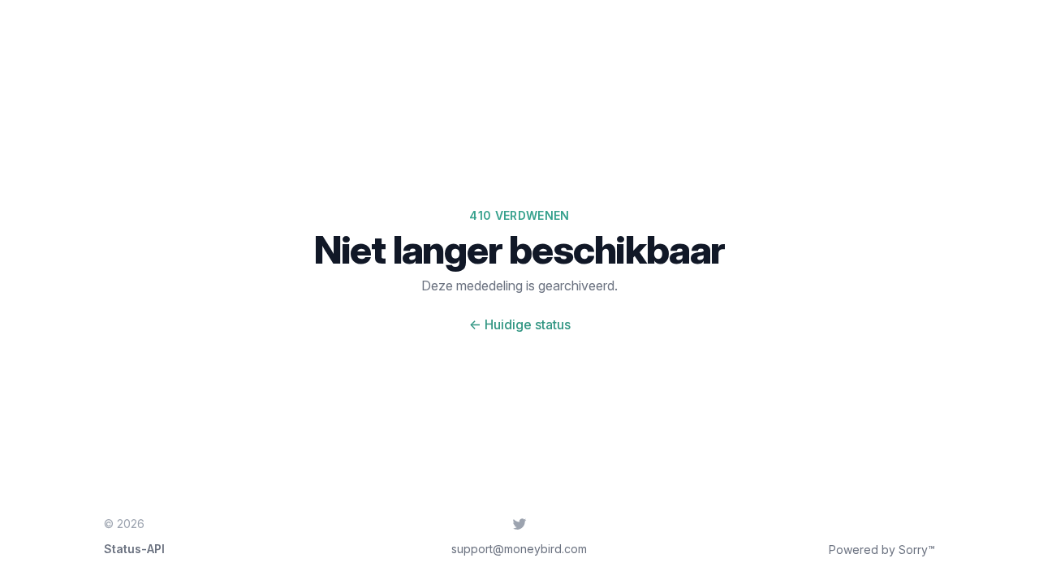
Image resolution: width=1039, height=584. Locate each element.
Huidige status (520, 324)
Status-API (134, 549)
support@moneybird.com (519, 549)
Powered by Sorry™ (882, 549)
